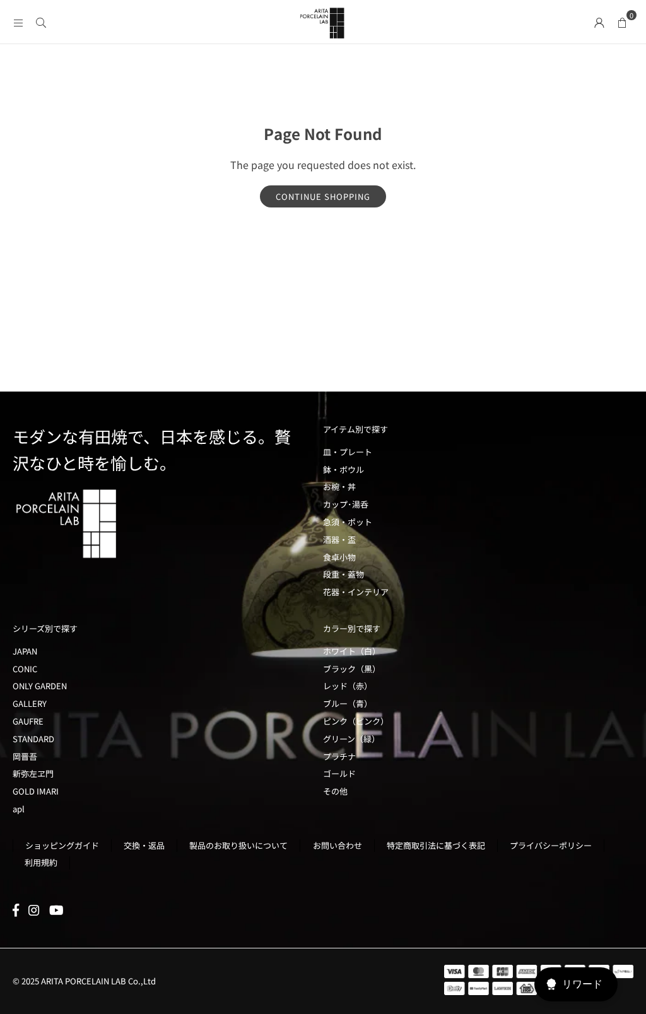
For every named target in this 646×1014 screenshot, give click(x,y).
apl (19, 809)
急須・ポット (347, 522)
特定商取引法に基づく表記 (436, 845)
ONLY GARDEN (40, 686)
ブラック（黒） (351, 669)
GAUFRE (28, 721)
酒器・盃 (339, 539)
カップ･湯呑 (345, 504)
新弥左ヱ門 (33, 773)
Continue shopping (323, 196)
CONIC (25, 669)
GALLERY (30, 703)
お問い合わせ (337, 845)
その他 (335, 791)
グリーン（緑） (351, 739)
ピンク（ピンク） (356, 721)
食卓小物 (339, 557)
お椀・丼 (339, 486)
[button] (622, 21)
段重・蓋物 (343, 574)
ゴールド (339, 773)
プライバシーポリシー (551, 845)
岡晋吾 (25, 756)
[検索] (41, 21)
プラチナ (339, 756)
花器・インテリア (356, 592)
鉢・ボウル (343, 469)
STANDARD (33, 739)
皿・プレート (347, 452)
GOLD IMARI (36, 791)
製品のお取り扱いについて (238, 845)
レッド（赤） (347, 686)
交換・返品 (144, 845)
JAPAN (25, 651)
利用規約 (41, 862)
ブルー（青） (347, 703)
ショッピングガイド (62, 845)
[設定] (599, 21)
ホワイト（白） (351, 651)
